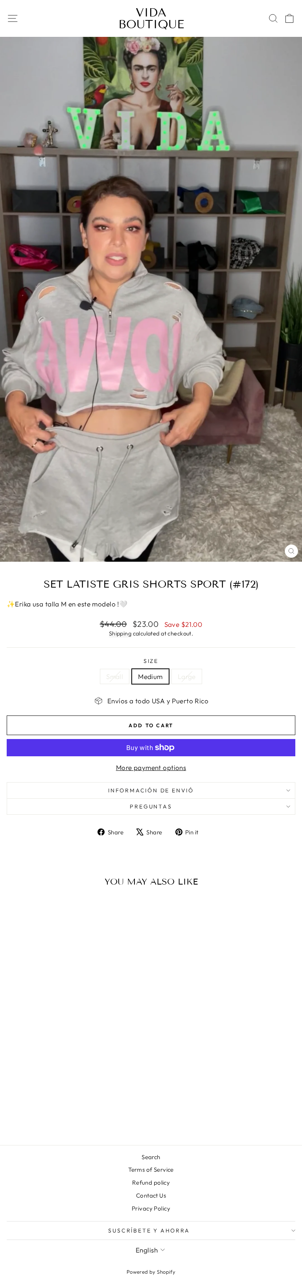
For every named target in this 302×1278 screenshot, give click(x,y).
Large (187, 676)
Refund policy (151, 1182)
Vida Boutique (151, 18)
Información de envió (151, 790)
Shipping (120, 633)
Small (114, 676)
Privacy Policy (151, 1208)
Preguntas (151, 806)
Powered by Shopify (151, 1272)
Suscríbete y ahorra (149, 1230)
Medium (150, 676)
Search (151, 1157)
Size (151, 660)
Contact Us (151, 1195)
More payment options (151, 767)
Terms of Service (151, 1169)
